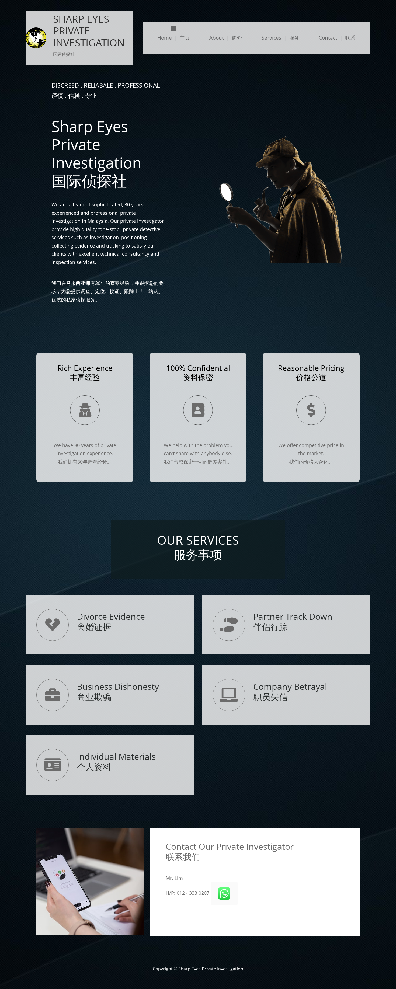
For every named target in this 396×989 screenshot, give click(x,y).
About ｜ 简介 (225, 37)
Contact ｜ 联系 (337, 37)
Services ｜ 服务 (280, 37)
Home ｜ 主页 (176, 37)
